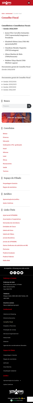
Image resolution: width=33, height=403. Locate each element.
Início (3, 13)
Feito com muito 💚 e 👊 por (16, 398)
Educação (6, 141)
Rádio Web (6, 260)
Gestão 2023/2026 (9, 82)
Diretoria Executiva (9, 318)
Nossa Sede (6, 337)
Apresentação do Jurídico (11, 199)
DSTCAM (6, 363)
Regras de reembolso (10, 187)
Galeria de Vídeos (8, 234)
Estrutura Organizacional (10, 333)
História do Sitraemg (9, 314)
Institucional (9, 13)
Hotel (5, 148)
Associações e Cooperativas (12, 219)
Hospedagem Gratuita (10, 183)
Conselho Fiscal (8, 322)
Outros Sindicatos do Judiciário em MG (15, 245)
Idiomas (5, 152)
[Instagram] (14, 272)
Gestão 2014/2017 (9, 90)
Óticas (5, 160)
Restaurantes (7, 164)
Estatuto (5, 341)
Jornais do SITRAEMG (10, 241)
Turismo (5, 171)
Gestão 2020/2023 (9, 84)
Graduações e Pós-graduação (12, 145)
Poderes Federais (8, 256)
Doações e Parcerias (9, 326)
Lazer (4, 156)
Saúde (5, 167)
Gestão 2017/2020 (9, 87)
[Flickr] (21, 272)
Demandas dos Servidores (11, 223)
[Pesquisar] (29, 106)
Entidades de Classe (9, 226)
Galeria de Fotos (8, 230)
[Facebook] (11, 272)
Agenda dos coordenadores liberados (14, 345)
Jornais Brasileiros (9, 238)
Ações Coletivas (8, 203)
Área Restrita (7, 367)
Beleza (5, 133)
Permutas (6, 249)
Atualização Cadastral (9, 371)
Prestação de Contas (9, 330)
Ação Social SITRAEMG (10, 215)
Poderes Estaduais (9, 253)
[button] (28, 2)
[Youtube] (18, 272)
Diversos (6, 137)
